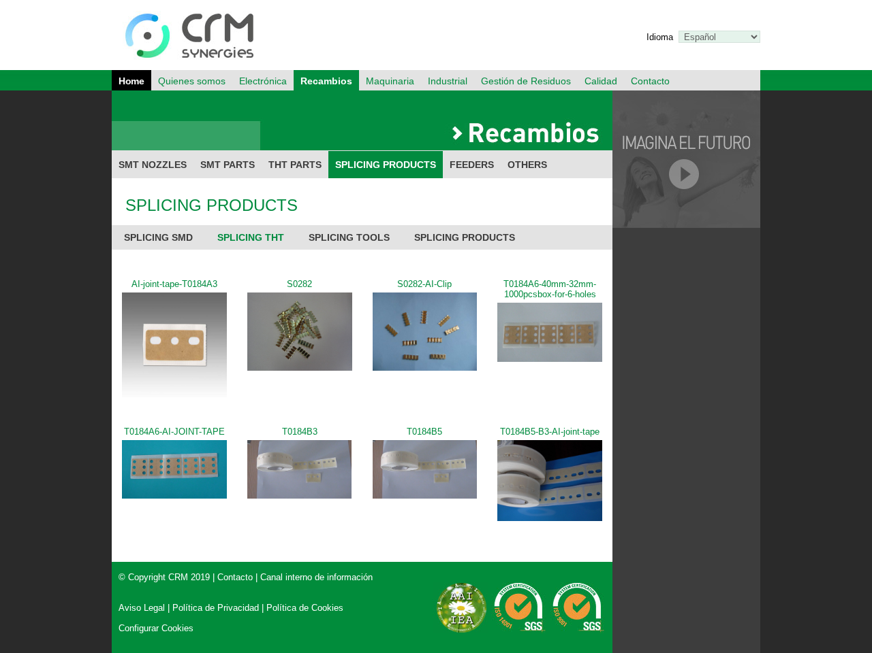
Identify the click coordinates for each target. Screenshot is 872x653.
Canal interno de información (316, 577)
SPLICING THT (250, 237)
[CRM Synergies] (195, 67)
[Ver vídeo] (686, 225)
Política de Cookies (304, 608)
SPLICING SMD (158, 237)
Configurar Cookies (156, 628)
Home (131, 81)
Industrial (447, 81)
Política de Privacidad (215, 608)
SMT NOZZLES (153, 164)
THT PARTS (295, 164)
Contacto (650, 81)
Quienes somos (191, 81)
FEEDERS (472, 164)
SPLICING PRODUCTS (385, 164)
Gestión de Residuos (526, 81)
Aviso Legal (142, 608)
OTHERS (527, 164)
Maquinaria (390, 81)
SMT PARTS (227, 164)
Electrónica (263, 81)
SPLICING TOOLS (349, 237)
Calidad (601, 81)
